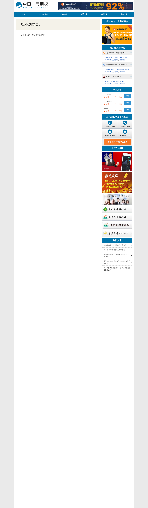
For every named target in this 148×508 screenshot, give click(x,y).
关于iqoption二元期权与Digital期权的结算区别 (117, 262)
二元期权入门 (110, 126)
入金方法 (115, 60)
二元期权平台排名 (38, 5)
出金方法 (122, 60)
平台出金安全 (110, 135)
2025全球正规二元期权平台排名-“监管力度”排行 (117, 255)
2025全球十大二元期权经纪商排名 (115, 245)
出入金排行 (44, 14)
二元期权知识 (125, 126)
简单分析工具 (125, 135)
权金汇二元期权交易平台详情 (115, 81)
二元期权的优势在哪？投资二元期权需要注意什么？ (117, 269)
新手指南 (83, 14)
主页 (24, 14)
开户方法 (108, 60)
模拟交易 (124, 14)
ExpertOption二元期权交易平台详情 (117, 69)
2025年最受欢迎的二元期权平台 (114, 250)
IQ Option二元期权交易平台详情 (116, 57)
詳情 (127, 96)
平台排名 (63, 14)
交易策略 (103, 14)
